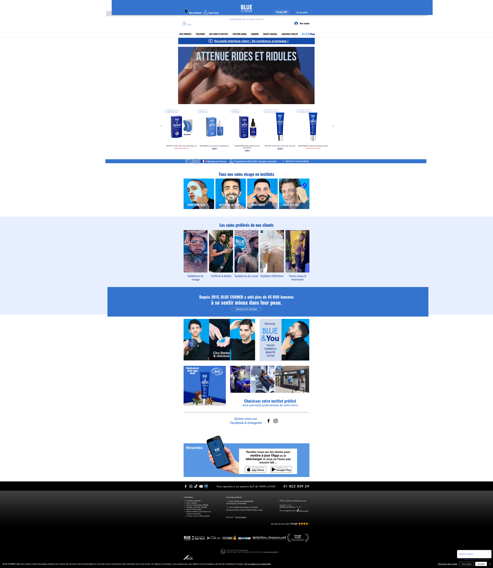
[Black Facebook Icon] (268, 421)
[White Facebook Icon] (186, 505)
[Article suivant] (333, 126)
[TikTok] (196, 505)
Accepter (481, 564)
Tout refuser (467, 564)
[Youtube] (201, 505)
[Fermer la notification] (489, 552)
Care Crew (214, 12)
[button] (184, 24)
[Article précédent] (161, 126)
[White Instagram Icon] (191, 505)
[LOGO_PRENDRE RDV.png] (206, 505)
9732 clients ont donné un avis (293, 519)
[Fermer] (489, 564)
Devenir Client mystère (194, 528)
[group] (247, 131)
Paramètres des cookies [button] (447, 564)
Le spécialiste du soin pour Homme (246, 19)
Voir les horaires (240, 536)
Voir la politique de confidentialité (257, 564)
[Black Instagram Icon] (275, 421)
